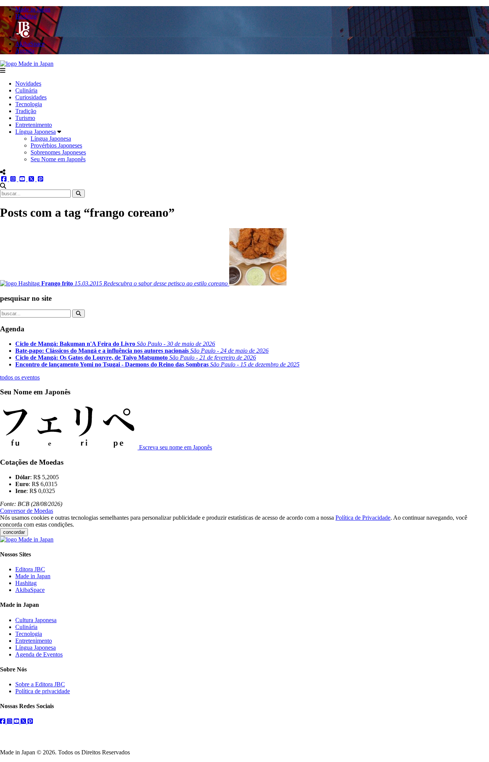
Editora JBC (30, 569)
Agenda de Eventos (39, 654)
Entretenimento (33, 125)
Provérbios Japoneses (56, 145)
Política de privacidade (42, 691)
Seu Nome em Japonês (58, 159)
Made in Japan (32, 576)
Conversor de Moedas (26, 510)
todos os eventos (20, 377)
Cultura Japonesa (36, 620)
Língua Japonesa (35, 131)
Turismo (25, 118)
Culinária (26, 90)
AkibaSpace (30, 590)
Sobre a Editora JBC (40, 684)
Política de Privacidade (362, 517)
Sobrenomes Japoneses (58, 152)
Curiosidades (31, 97)
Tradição (25, 111)
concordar (14, 532)
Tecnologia (28, 104)
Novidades (28, 83)
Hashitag (26, 583)
